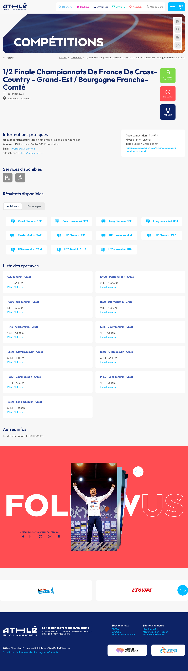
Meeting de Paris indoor (155, 631)
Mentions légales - (38, 652)
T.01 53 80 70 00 (50, 634)
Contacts (53, 652)
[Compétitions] (177, 21)
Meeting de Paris (152, 629)
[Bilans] (177, 37)
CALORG (116, 631)
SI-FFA (115, 629)
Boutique (84, 6)
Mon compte (156, 6)
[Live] (177, 45)
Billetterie (67, 6)
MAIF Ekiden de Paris (154, 634)
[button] (140, 471)
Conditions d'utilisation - (16, 652)
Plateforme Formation (124, 634)
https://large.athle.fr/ (31, 153)
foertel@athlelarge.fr (23, 148)
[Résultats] (177, 29)
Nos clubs (137, 6)
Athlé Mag (102, 6)
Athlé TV (120, 6)
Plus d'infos (14, 287)
